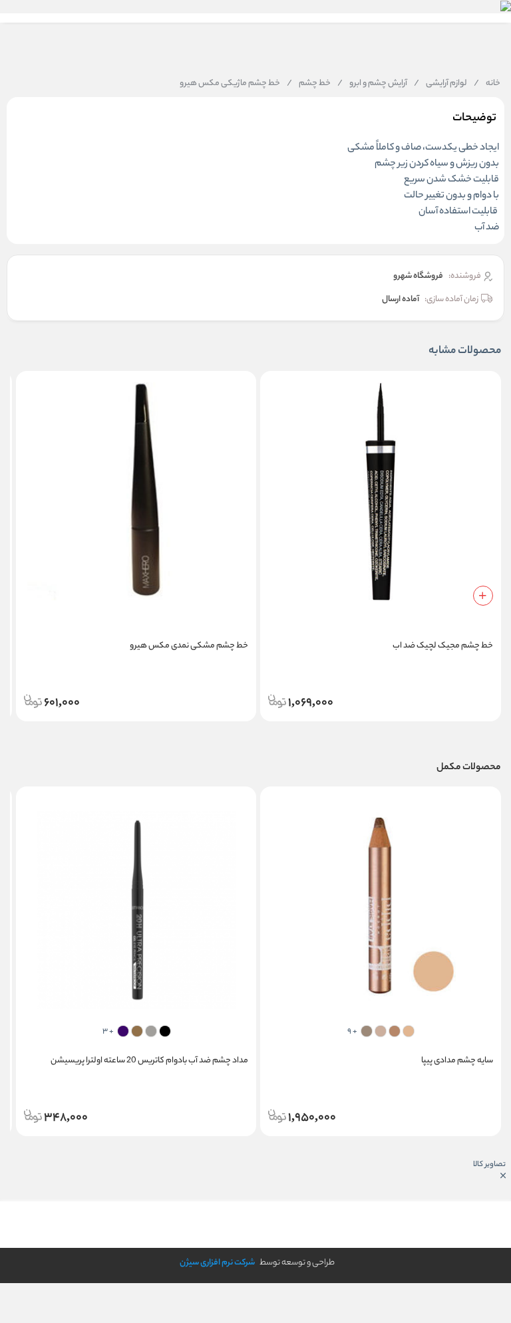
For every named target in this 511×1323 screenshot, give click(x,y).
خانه (487, 83)
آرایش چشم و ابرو (372, 83)
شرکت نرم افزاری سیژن (217, 1263)
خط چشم (309, 83)
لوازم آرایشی (440, 83)
